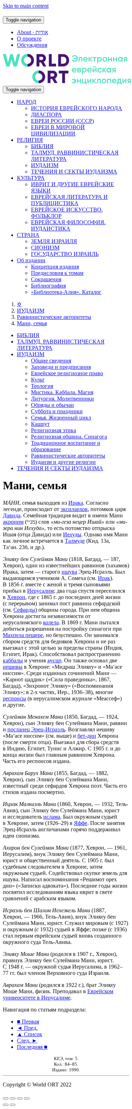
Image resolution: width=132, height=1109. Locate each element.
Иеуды (72, 534)
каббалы (13, 660)
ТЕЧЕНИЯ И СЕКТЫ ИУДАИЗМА (74, 172)
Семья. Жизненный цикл (61, 418)
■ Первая (28, 1022)
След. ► (27, 1041)
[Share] (12, 1098)
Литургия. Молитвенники (62, 399)
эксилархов (74, 509)
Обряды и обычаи (52, 405)
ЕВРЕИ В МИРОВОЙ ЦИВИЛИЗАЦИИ (58, 130)
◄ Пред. (27, 1028)
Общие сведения (51, 361)
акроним (13, 522)
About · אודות (32, 32)
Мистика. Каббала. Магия (62, 392)
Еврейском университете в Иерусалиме (58, 994)
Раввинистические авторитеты (54, 317)
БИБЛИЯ (42, 146)
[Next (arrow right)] (12, 1105)
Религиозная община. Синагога (69, 437)
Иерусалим (40, 591)
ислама (51, 817)
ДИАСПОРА (46, 115)
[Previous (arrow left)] (5, 1105)
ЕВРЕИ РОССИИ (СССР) (62, 121)
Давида (11, 515)
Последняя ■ (32, 1047)
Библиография (48, 286)
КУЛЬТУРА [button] (31, 178)
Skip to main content (26, 6)
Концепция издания (55, 267)
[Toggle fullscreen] (20, 1098)
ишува (69, 572)
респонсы (14, 698)
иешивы (13, 667)
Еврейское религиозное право (67, 373)
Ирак (104, 578)
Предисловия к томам (57, 273)
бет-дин (86, 736)
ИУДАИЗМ (44, 165)
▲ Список (29, 1034)
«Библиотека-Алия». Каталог (66, 292)
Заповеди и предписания (61, 367)
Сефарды (24, 610)
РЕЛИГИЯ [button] (30, 140)
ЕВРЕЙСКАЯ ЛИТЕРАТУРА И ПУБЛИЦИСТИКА (69, 200)
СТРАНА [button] (28, 235)
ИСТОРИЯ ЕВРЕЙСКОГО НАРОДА (76, 108)
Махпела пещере (23, 635)
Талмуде (75, 541)
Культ (37, 380)
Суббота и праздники (57, 411)
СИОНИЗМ (45, 248)
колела (51, 622)
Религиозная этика (53, 430)
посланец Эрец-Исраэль (36, 729)
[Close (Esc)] (5, 1098)
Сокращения (46, 279)
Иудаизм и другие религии (63, 462)
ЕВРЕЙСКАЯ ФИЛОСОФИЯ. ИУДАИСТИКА (68, 225)
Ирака (75, 503)
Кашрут (40, 424)
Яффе (80, 823)
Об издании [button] (31, 260)
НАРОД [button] (26, 102)
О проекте (29, 39)
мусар (54, 660)
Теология (42, 386)
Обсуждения (32, 45)
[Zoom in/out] (27, 1098)
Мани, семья (32, 323)
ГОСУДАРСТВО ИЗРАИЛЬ (65, 254)
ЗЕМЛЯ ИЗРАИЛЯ (54, 241)
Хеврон (16, 597)
